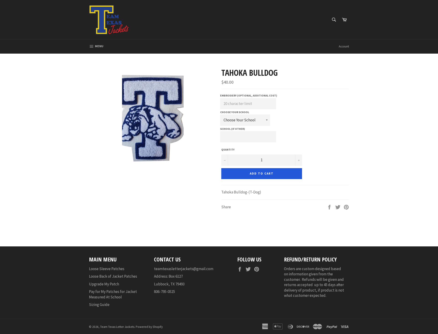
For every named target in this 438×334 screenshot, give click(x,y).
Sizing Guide (99, 304)
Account (344, 46)
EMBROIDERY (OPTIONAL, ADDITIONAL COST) (248, 95)
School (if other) (232, 128)
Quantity (228, 149)
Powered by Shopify (149, 327)
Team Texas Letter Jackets (117, 327)
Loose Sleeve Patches (106, 268)
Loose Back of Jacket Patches (113, 276)
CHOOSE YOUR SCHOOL (234, 112)
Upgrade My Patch (104, 284)
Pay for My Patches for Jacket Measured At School (113, 294)
